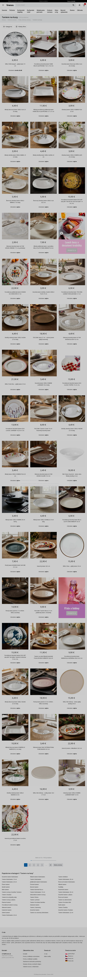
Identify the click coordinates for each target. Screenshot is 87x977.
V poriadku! (61, 494)
